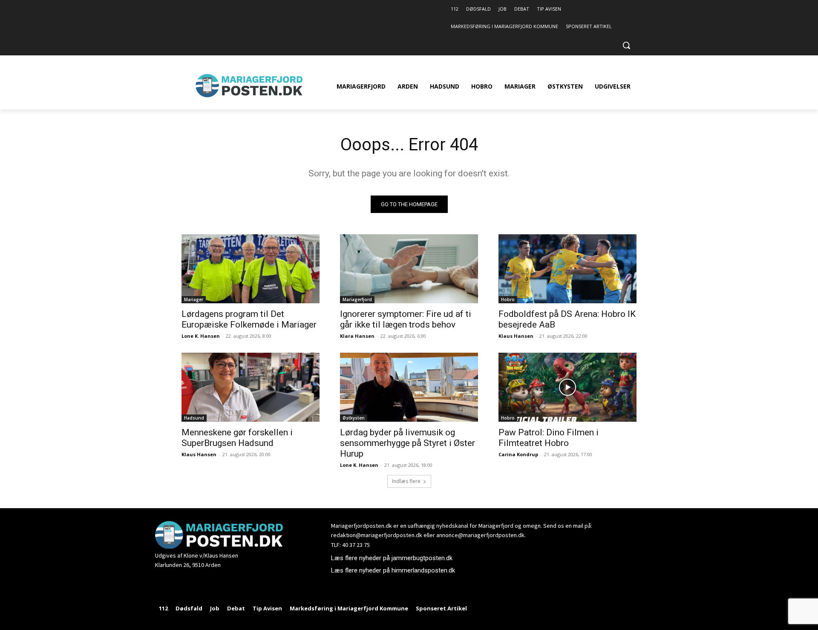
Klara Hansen (357, 336)
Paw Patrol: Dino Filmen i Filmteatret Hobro (548, 437)
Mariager (193, 299)
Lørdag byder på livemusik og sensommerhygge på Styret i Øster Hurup (407, 443)
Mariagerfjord (357, 299)
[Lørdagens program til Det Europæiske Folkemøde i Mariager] (250, 268)
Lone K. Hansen (200, 336)
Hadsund (194, 418)
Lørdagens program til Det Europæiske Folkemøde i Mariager (249, 319)
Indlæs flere (406, 481)
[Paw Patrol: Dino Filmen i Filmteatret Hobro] (567, 387)
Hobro (508, 299)
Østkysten (354, 418)
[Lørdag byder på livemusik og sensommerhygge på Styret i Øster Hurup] (409, 387)
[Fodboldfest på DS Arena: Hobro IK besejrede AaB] (567, 268)
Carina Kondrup (518, 454)
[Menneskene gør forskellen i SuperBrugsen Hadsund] (250, 387)
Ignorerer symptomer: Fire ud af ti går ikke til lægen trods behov (405, 319)
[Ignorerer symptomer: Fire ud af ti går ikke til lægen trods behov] (409, 268)
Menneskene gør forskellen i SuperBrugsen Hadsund (237, 437)
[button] (626, 45)
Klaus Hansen (515, 336)
